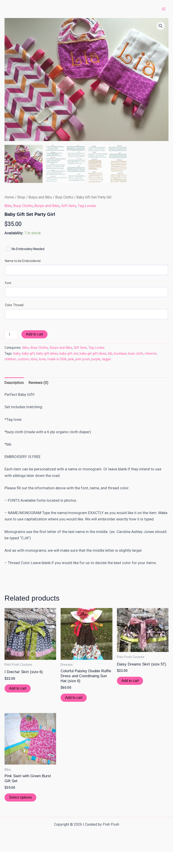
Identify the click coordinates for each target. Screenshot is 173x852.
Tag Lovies (87, 205)
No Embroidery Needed (28, 249)
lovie (42, 359)
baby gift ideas (47, 353)
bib (110, 353)
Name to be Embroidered (23, 261)
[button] (161, 26)
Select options (20, 797)
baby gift (28, 353)
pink (71, 359)
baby (16, 353)
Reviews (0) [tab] (38, 382)
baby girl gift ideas (93, 353)
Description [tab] (14, 382)
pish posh (82, 359)
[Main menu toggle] (163, 9)
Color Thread (14, 305)
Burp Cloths (64, 197)
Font (8, 283)
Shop (21, 197)
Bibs (8, 205)
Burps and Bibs (40, 197)
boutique (120, 353)
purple (95, 359)
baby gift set (68, 353)
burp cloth (135, 353)
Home (9, 197)
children (10, 359)
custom (23, 359)
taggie (106, 359)
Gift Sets (68, 205)
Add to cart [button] (17, 688)
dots (34, 359)
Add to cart (34, 334)
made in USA (56, 359)
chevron (151, 353)
